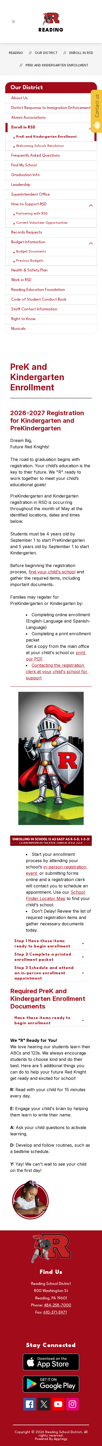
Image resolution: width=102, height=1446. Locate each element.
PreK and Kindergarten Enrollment (57, 65)
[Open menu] (13, 22)
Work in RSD (21, 280)
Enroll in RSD (81, 53)
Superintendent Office (30, 195)
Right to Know (23, 319)
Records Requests (26, 233)
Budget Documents (31, 251)
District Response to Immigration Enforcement (50, 108)
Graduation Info (25, 175)
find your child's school (52, 571)
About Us (19, 98)
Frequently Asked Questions (35, 156)
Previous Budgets (29, 260)
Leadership (20, 185)
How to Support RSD (29, 204)
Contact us (97, 105)
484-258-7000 (57, 1306)
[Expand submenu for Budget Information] (91, 243)
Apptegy (60, 1439)
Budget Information (28, 242)
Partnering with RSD (32, 213)
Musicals (18, 329)
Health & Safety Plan (29, 270)
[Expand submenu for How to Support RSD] (91, 205)
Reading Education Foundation (38, 290)
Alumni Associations (28, 118)
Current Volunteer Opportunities (42, 223)
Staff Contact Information (34, 309)
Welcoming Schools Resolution (40, 146)
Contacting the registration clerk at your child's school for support (57, 671)
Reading (16, 53)
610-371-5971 (55, 1313)
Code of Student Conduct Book (38, 300)
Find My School (24, 165)
